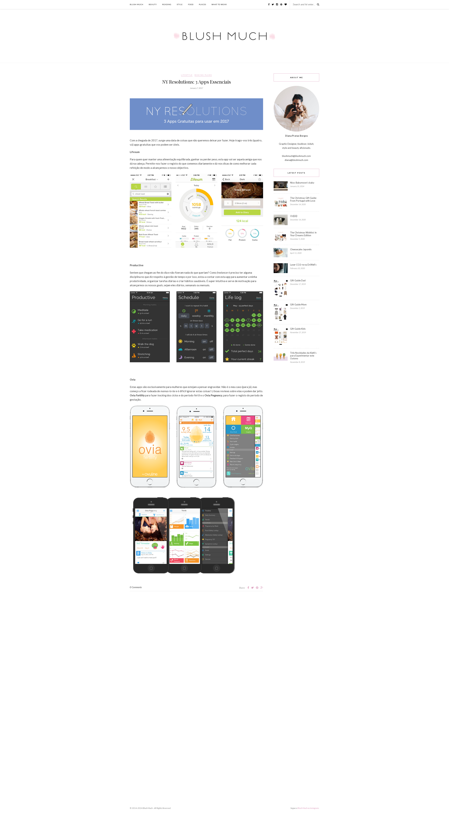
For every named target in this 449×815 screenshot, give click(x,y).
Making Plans (203, 75)
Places (202, 4)
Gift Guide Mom (298, 304)
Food (190, 4)
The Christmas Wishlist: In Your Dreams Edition (303, 234)
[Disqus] (196, 635)
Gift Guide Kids (298, 328)
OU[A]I (293, 216)
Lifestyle (187, 75)
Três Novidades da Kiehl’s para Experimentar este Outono (303, 355)
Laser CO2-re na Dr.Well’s (303, 264)
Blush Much (136, 4)
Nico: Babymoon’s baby (302, 182)
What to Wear (219, 4)
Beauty (153, 4)
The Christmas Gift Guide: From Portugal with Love (303, 199)
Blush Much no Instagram (308, 808)
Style (180, 4)
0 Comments (136, 587)
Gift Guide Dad (298, 280)
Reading (166, 4)
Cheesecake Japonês (300, 249)
